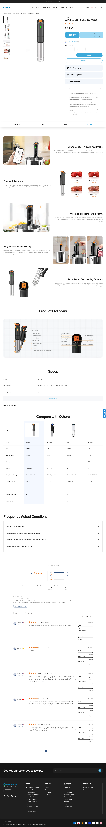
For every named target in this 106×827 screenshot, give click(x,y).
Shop (9, 13)
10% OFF (104, 414)
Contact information (34, 824)
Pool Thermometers (31, 799)
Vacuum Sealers (30, 804)
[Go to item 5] (6, 52)
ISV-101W (69, 442)
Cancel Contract (68, 806)
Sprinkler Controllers (31, 792)
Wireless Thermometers (32, 794)
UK (78, 49)
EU (72, 49)
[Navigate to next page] (63, 751)
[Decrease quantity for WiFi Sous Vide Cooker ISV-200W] (66, 55)
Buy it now (83, 60)
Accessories (29, 808)
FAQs (65, 804)
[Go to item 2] (6, 27)
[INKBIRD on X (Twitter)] (8, 796)
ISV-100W (49, 442)
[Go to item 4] (6, 43)
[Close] (104, 410)
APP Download (68, 792)
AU (83, 49)
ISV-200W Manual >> (10, 405)
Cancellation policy (42, 824)
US (67, 49)
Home (5, 13)
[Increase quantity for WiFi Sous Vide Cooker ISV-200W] (73, 55)
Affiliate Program (88, 787)
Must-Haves (16, 13)
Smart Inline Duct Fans (32, 806)
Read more (43, 681)
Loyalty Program (87, 790)
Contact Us (67, 787)
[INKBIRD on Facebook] (4, 796)
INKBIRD (67, 17)
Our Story (47, 794)
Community (48, 787)
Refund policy (6, 824)
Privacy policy (12, 824)
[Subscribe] (100, 770)
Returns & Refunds (69, 797)
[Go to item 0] (6, 19)
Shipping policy (26, 824)
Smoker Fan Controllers (32, 797)
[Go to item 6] (6, 60)
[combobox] (19, 613)
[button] (88, 7)
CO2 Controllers (30, 790)
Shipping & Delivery (69, 794)
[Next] (56, 43)
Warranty (66, 801)
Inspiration (48, 792)
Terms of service (19, 824)
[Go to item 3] (6, 35)
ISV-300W (90, 442)
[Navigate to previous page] (42, 751)
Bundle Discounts (31, 811)
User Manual (67, 790)
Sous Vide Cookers (31, 801)
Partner (47, 790)
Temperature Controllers (32, 787)
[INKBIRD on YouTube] (15, 796)
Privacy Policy (68, 799)
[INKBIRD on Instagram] (12, 796)
